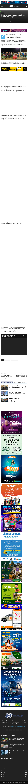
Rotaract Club (7, 359)
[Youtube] (21, 730)
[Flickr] (10, 730)
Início (2, 9)
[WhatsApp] (8, 26)
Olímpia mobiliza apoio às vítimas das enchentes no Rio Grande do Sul (21, 377)
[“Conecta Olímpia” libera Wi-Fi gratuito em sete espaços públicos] (4, 393)
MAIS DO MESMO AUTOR (19, 382)
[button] (2, 6)
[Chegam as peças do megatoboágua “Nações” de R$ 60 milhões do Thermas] (4, 740)
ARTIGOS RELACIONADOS (7, 382)
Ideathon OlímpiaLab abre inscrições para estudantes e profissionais (15, 400)
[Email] (11, 26)
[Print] (14, 26)
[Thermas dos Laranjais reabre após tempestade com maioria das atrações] (4, 746)
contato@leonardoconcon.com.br (18, 726)
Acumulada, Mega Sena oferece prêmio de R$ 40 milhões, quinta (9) (6, 377)
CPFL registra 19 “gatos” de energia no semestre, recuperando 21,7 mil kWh (17, 387)
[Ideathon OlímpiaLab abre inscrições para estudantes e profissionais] (4, 400)
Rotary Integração (14, 359)
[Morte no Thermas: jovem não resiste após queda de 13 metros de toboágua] (4, 752)
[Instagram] (14, 730)
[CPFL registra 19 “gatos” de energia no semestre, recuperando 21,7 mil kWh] (4, 387)
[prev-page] (2, 405)
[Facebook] (2, 26)
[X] (5, 26)
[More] (17, 26)
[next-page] (4, 405)
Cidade (5, 9)
